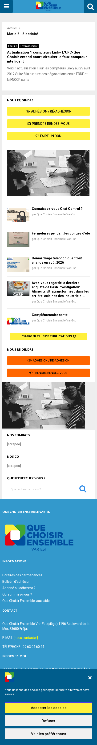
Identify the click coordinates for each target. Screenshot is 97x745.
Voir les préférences (48, 734)
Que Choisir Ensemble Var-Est (56, 214)
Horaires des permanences (22, 575)
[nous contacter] (26, 638)
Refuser (48, 721)
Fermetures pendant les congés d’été (61, 233)
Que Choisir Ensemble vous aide (26, 601)
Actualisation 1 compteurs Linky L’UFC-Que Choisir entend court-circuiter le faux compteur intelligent (47, 56)
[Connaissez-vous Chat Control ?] (18, 214)
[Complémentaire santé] (18, 320)
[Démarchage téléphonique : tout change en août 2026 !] (18, 264)
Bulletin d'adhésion (16, 581)
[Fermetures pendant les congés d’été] (18, 239)
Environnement (28, 46)
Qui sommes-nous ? (17, 594)
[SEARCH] (83, 490)
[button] (90, 677)
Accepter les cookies (48, 708)
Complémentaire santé (50, 315)
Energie (12, 46)
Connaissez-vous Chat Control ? (57, 209)
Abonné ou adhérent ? (18, 588)
